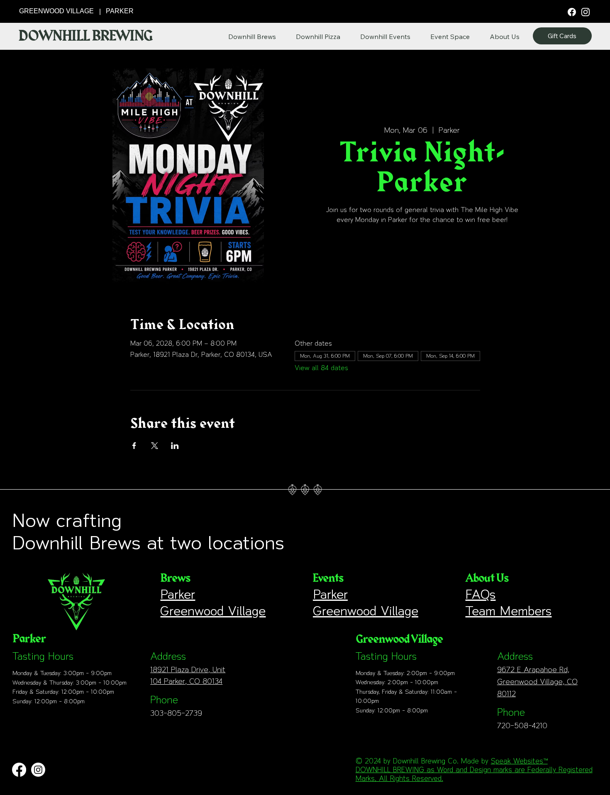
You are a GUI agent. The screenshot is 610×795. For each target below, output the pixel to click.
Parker (177, 594)
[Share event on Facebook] (134, 445)
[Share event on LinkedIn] (175, 445)
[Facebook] (572, 11)
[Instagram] (585, 11)
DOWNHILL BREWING (85, 36)
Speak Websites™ (519, 760)
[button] (504, 36)
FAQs (480, 594)
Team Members (508, 610)
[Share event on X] (155, 445)
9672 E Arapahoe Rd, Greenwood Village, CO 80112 (537, 681)
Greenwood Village (213, 610)
